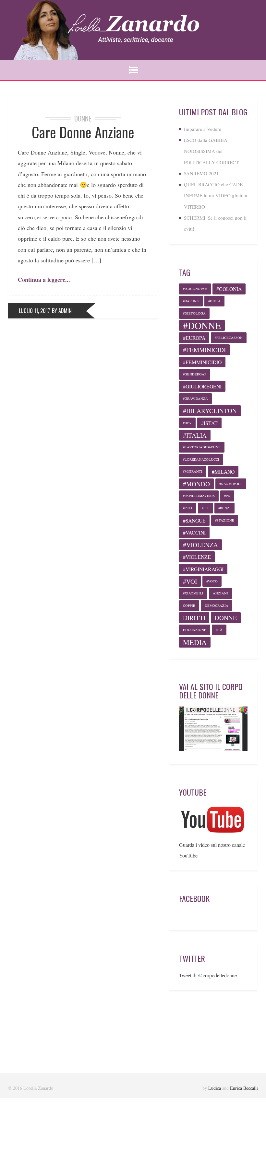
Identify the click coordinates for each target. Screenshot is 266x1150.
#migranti (192, 471)
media (195, 642)
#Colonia (229, 288)
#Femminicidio (202, 362)
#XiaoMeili (193, 593)
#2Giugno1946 (195, 288)
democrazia (216, 605)
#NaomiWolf (230, 483)
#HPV (187, 422)
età (219, 629)
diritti (194, 618)
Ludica (214, 1088)
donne (226, 618)
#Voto (212, 581)
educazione (194, 629)
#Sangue (194, 520)
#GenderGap (194, 374)
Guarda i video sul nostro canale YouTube (212, 850)
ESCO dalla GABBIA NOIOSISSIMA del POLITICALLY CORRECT (211, 151)
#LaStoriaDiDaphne (202, 447)
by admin (62, 311)
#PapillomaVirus (199, 495)
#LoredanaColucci (201, 459)
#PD (227, 495)
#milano (223, 471)
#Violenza (200, 545)
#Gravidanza (195, 398)
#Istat (209, 423)
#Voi (190, 581)
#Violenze (197, 556)
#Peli (187, 508)
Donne (82, 118)
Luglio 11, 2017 (34, 311)
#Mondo (196, 484)
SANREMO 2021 (201, 173)
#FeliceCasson (229, 337)
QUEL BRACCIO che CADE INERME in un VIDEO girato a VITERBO (215, 195)
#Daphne (191, 301)
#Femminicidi (204, 350)
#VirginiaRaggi (203, 569)
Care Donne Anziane (83, 132)
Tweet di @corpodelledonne (208, 975)
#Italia (195, 435)
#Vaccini (194, 532)
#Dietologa (194, 313)
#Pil (205, 508)
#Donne (202, 325)
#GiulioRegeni (202, 386)
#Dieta (214, 301)
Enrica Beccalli (244, 1088)
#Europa (194, 337)
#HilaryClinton (210, 411)
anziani (220, 593)
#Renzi (224, 508)
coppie (189, 605)
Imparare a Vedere (202, 129)
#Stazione (224, 520)
